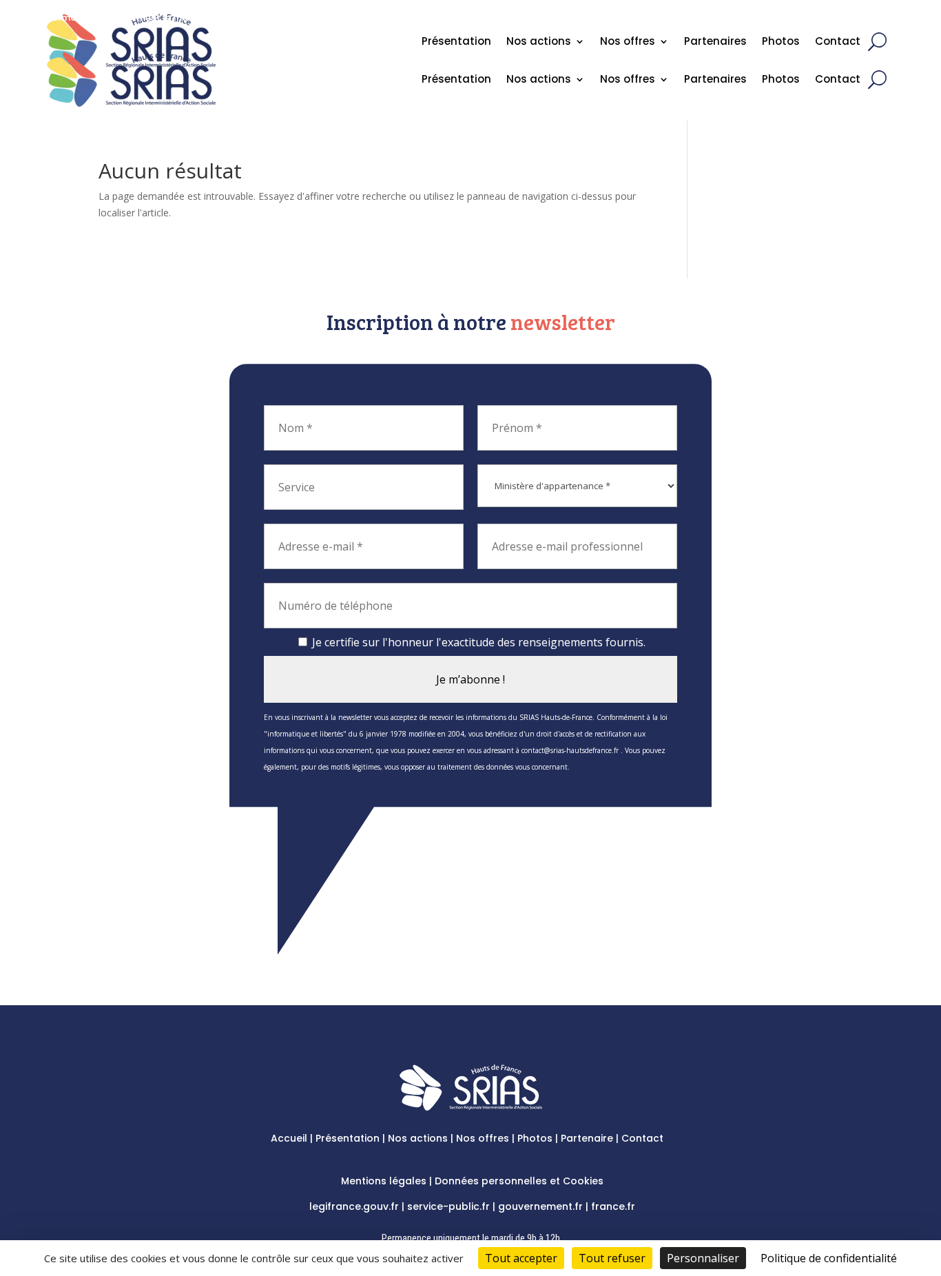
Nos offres (627, 80)
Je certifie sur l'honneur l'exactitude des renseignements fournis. (477, 642)
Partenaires (715, 80)
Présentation (456, 80)
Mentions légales (383, 1181)
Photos (781, 80)
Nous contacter (756, 22)
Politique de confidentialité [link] (829, 1258)
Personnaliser (703, 1258)
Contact (837, 80)
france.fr (613, 1206)
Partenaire (587, 1138)
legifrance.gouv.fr (354, 1206)
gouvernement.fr (540, 1206)
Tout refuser (612, 1258)
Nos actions (538, 80)
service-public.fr (448, 1206)
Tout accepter (521, 1258)
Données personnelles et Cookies (519, 1181)
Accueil (289, 1138)
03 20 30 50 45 (840, 22)
